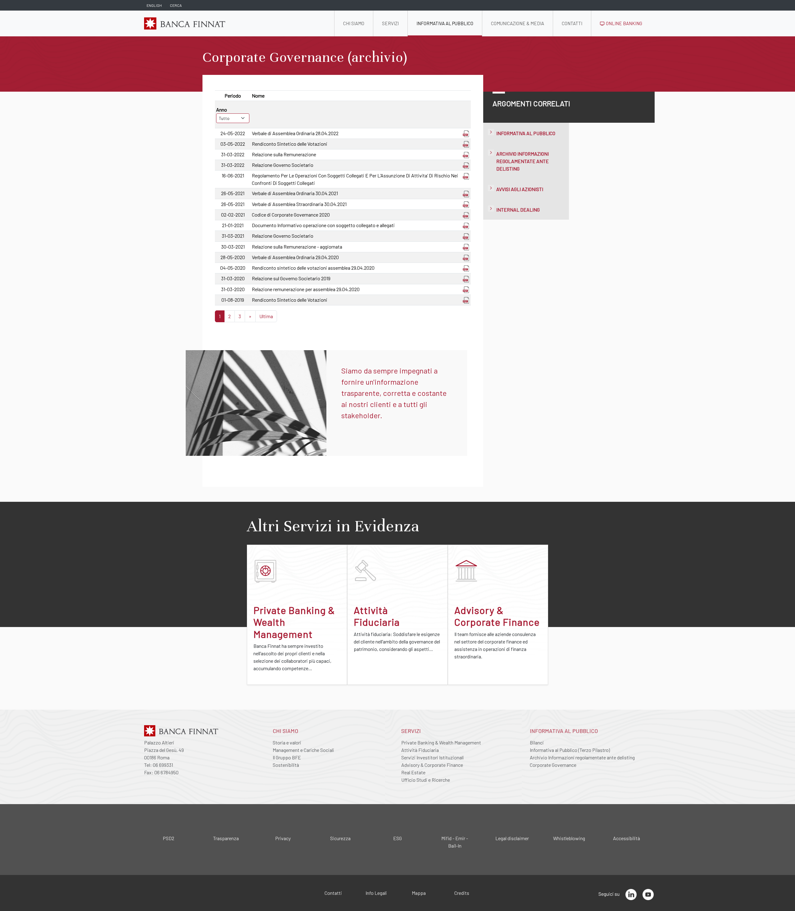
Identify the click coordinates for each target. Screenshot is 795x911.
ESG (397, 838)
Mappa (419, 893)
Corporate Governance (553, 765)
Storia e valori (287, 742)
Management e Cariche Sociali (303, 750)
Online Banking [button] (623, 23)
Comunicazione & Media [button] (517, 23)
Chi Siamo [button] (353, 23)
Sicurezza (340, 838)
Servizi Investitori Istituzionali (432, 757)
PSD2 (168, 838)
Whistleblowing (569, 838)
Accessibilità (626, 838)
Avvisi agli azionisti (519, 189)
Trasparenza (226, 838)
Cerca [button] (176, 5)
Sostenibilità (286, 765)
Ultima (266, 316)
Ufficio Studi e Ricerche (425, 780)
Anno (221, 109)
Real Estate (413, 772)
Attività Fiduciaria (420, 750)
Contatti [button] (572, 23)
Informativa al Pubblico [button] (444, 23)
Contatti (333, 893)
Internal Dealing (518, 210)
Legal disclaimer (512, 838)
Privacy (283, 838)
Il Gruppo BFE (287, 757)
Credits (461, 893)
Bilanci (537, 742)
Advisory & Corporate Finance (432, 765)
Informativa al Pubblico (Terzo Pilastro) (570, 750)
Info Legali (376, 893)
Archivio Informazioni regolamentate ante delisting (522, 161)
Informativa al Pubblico (525, 133)
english (154, 5)
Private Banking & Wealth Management (441, 742)
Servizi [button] (390, 23)
